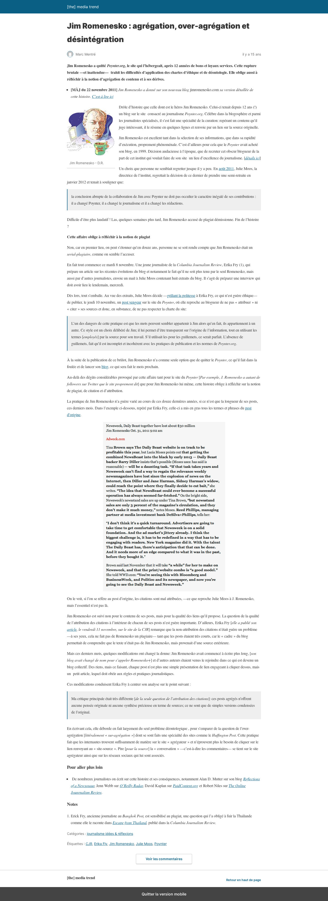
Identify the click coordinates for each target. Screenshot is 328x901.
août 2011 (226, 168)
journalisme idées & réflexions (110, 834)
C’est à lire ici (102, 96)
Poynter (160, 844)
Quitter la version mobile (164, 894)
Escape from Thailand (129, 822)
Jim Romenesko (121, 844)
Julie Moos (144, 844)
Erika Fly (100, 844)
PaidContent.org (185, 785)
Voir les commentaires (164, 859)
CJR (89, 844)
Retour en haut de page (243, 880)
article (72, 629)
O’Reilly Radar (131, 785)
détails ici (252, 157)
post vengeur (131, 302)
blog (105, 366)
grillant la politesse (181, 295)
